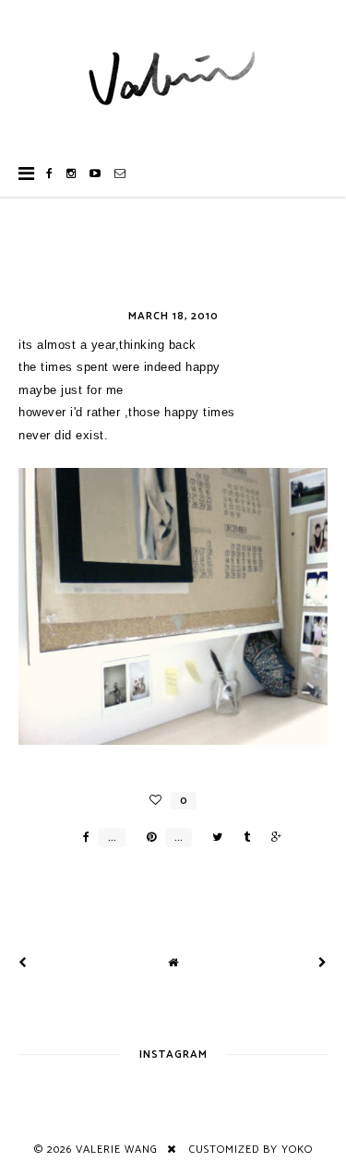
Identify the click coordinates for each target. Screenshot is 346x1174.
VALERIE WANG (117, 1149)
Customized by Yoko (251, 1149)
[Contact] (120, 173)
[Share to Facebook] (81, 837)
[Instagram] (71, 173)
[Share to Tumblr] (242, 837)
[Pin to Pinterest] (146, 837)
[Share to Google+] (271, 837)
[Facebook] (50, 173)
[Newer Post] (23, 963)
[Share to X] (212, 837)
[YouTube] (95, 173)
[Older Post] (323, 963)
